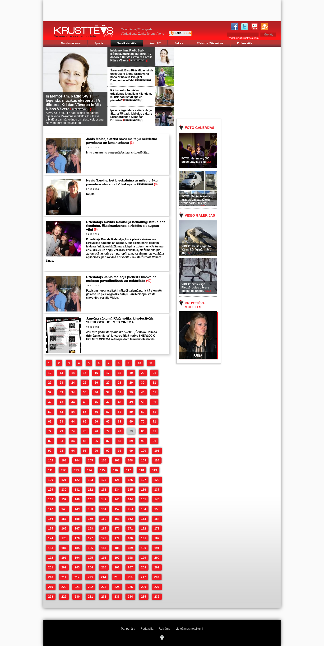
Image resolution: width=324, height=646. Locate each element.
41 (154, 392)
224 (117, 587)
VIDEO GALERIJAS (200, 215)
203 (77, 567)
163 (143, 519)
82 (49, 441)
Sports (98, 43)
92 (49, 450)
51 (154, 402)
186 (90, 548)
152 (117, 509)
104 (77, 460)
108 (130, 460)
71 (154, 421)
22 (49, 382)
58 (119, 412)
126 (130, 480)
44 (73, 402)
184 (63, 548)
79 (131, 431)
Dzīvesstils (244, 43)
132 (90, 489)
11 (151, 363)
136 (143, 489)
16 (96, 373)
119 (154, 470)
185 (77, 548)
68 (119, 421)
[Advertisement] (233, 82)
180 (130, 538)
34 (73, 392)
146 (156, 499)
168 (90, 528)
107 (117, 460)
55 (84, 412)
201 (50, 567)
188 (117, 548)
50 (142, 402)
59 (131, 412)
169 (103, 528)
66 (96, 421)
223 (103, 587)
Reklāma (164, 628)
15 (84, 373)
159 (90, 519)
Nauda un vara (71, 43)
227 (156, 587)
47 (108, 402)
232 (103, 596)
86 (96, 441)
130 (63, 489)
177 (90, 538)
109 (143, 460)
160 (103, 519)
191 (156, 548)
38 (119, 392)
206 (117, 567)
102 (50, 460)
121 (63, 480)
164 (156, 519)
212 (76, 577)
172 (143, 528)
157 (63, 519)
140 (77, 499)
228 (50, 596)
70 (142, 421)
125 (117, 480)
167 (77, 528)
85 (84, 441)
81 (154, 431)
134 (117, 489)
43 (61, 402)
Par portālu (128, 628)
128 (156, 480)
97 (108, 450)
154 (143, 509)
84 (73, 441)
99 (131, 450)
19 (131, 373)
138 (50, 499)
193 (63, 557)
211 (63, 577)
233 (117, 596)
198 (130, 557)
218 (156, 577)
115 (102, 470)
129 (50, 489)
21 (154, 373)
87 (108, 441)
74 (73, 431)
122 (77, 480)
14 (73, 373)
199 (143, 557)
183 (50, 548)
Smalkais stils (126, 43)
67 (108, 421)
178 (103, 538)
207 (130, 567)
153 (130, 509)
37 (108, 392)
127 (143, 480)
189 (130, 548)
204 (90, 567)
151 (103, 509)
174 (50, 538)
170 (117, 528)
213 (90, 577)
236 (156, 596)
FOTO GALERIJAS (199, 128)
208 (143, 567)
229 (63, 596)
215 (116, 577)
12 (49, 373)
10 (139, 363)
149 (77, 509)
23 (61, 382)
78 (119, 431)
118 (141, 470)
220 (63, 587)
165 (50, 528)
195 (90, 557)
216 (130, 577)
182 (156, 538)
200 (156, 557)
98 (119, 450)
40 (142, 392)
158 (77, 519)
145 (143, 499)
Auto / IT (155, 43)
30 (142, 382)
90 (142, 441)
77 (108, 431)
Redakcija (146, 628)
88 (119, 441)
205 (103, 567)
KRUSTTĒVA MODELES (194, 305)
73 (61, 431)
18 (119, 373)
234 (130, 596)
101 (156, 450)
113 (76, 470)
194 (77, 557)
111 (50, 470)
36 (96, 392)
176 (77, 538)
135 (130, 489)
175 (63, 538)
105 (90, 460)
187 (103, 548)
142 (103, 499)
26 (96, 382)
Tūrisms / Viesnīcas (210, 43)
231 (90, 596)
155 (156, 509)
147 (50, 509)
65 (84, 421)
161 (117, 519)
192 (50, 557)
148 (63, 509)
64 (73, 421)
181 (143, 538)
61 (154, 412)
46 (96, 402)
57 (108, 412)
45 (84, 402)
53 (61, 412)
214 (103, 577)
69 (131, 421)
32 (49, 392)
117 (128, 470)
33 (61, 392)
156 (50, 519)
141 (90, 499)
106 (103, 460)
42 (49, 402)
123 (90, 480)
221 (77, 587)
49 (131, 402)
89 (131, 441)
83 (61, 441)
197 (117, 557)
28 (119, 382)
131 (77, 489)
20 (142, 373)
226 (143, 587)
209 (156, 567)
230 (77, 596)
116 (115, 470)
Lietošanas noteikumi (189, 628)
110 (156, 460)
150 (90, 509)
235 (143, 596)
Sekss (179, 43)
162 (130, 519)
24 (73, 382)
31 (154, 382)
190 (143, 548)
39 (131, 392)
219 (50, 587)
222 (90, 587)
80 (142, 431)
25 (84, 382)
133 (103, 489)
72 (49, 431)
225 (130, 587)
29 (131, 382)
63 (61, 421)
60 (142, 412)
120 (50, 480)
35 (84, 392)
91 (154, 441)
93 (61, 450)
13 (61, 373)
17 (108, 373)
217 (143, 577)
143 (117, 499)
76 (96, 431)
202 (63, 567)
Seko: (178, 33)
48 (119, 402)
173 (156, 528)
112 (63, 470)
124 (103, 480)
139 (63, 499)
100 (143, 450)
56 (96, 412)
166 (63, 528)
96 (96, 450)
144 (130, 499)
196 (103, 557)
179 (117, 538)
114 (89, 470)
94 (73, 450)
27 (108, 382)
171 (130, 528)
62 (49, 421)
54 (73, 412)
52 (49, 412)
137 (156, 489)
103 (63, 460)
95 (84, 450)
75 (84, 431)
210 (50, 577)
